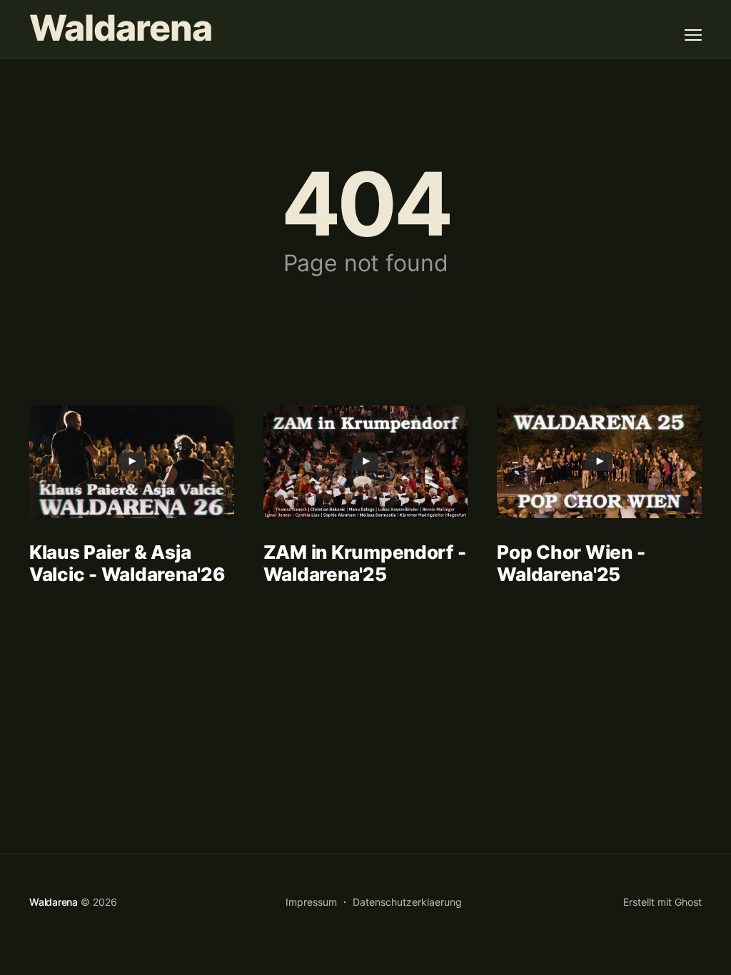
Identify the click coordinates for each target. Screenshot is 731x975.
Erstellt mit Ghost (662, 902)
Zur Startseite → (365, 290)
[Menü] (693, 35)
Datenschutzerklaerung (407, 902)
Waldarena (120, 28)
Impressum (311, 902)
